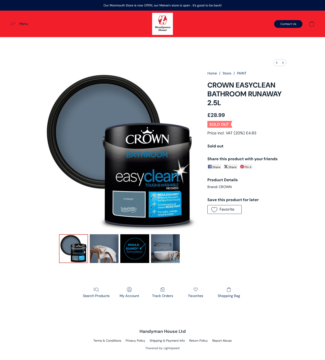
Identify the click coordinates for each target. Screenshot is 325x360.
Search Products (96, 295)
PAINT (242, 73)
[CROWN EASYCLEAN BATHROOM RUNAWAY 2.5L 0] (73, 248)
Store (227, 73)
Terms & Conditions (107, 341)
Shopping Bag (229, 295)
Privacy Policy (135, 341)
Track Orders (162, 295)
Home (212, 73)
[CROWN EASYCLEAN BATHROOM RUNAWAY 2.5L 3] (165, 248)
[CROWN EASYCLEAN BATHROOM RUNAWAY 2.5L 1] (104, 248)
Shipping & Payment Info (167, 341)
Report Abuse (222, 341)
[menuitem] (277, 62)
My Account (129, 295)
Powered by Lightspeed (163, 348)
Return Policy (198, 341)
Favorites (195, 295)
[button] (162, 24)
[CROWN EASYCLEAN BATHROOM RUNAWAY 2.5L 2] (134, 248)
